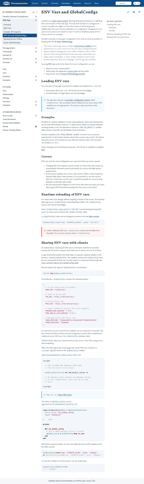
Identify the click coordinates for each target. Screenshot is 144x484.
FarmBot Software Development (15, 16)
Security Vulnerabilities (11, 123)
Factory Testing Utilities (12, 130)
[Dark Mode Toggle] (136, 3)
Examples (6, 80)
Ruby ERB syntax (65, 395)
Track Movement (9, 119)
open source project (60, 21)
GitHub (5, 126)
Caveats (112, 31)
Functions (6, 76)
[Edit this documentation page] (139, 12)
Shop (96, 3)
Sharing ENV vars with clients (118, 37)
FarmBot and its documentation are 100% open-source (70, 481)
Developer (66, 3)
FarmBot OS (7, 59)
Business (87, 3)
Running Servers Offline (13, 39)
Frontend (7, 25)
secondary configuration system (77, 100)
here (89, 90)
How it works (8, 116)
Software (54, 3)
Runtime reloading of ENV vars (119, 34)
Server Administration (12, 43)
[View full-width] (128, 12)
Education (77, 3)
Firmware (6, 62)
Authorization (8, 94)
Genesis (45, 3)
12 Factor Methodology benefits (72, 74)
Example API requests (12, 32)
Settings (6, 98)
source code (72, 71)
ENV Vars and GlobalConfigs (15, 35)
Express (35, 3)
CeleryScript (7, 52)
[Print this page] (134, 12)
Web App (6, 20)
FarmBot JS (7, 55)
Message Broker (9, 48)
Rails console (94, 216)
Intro (4, 73)
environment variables (82, 46)
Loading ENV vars (113, 24)
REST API (7, 28)
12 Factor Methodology (63, 42)
